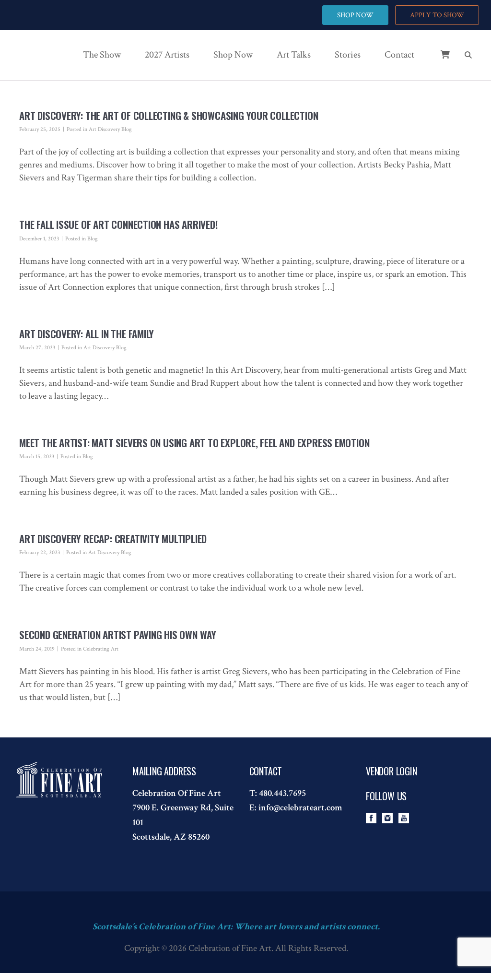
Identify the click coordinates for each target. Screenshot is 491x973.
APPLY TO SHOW (437, 15)
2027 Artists (167, 54)
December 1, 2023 (39, 238)
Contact (399, 54)
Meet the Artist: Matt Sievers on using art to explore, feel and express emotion (194, 442)
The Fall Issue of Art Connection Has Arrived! (118, 224)
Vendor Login (391, 771)
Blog (92, 238)
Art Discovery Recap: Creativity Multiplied (113, 538)
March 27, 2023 (37, 347)
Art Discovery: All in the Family (86, 333)
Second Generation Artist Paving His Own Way (117, 634)
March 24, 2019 (37, 649)
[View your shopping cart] (438, 60)
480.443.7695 (282, 793)
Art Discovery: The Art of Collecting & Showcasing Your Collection (168, 115)
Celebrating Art (100, 649)
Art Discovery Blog (110, 129)
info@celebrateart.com (300, 808)
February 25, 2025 (39, 129)
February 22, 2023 (39, 552)
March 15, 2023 (36, 456)
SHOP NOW (355, 15)
